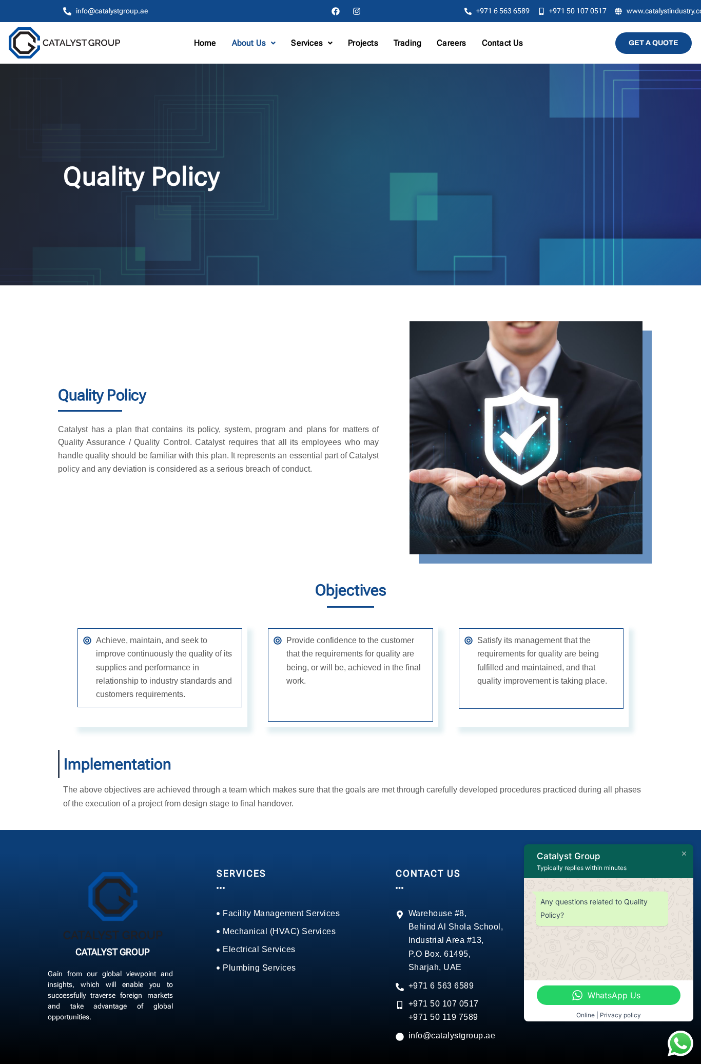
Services (307, 43)
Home (205, 43)
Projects (363, 43)
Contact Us (502, 43)
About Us (249, 43)
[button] (254, 43)
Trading (407, 43)
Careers (451, 43)
